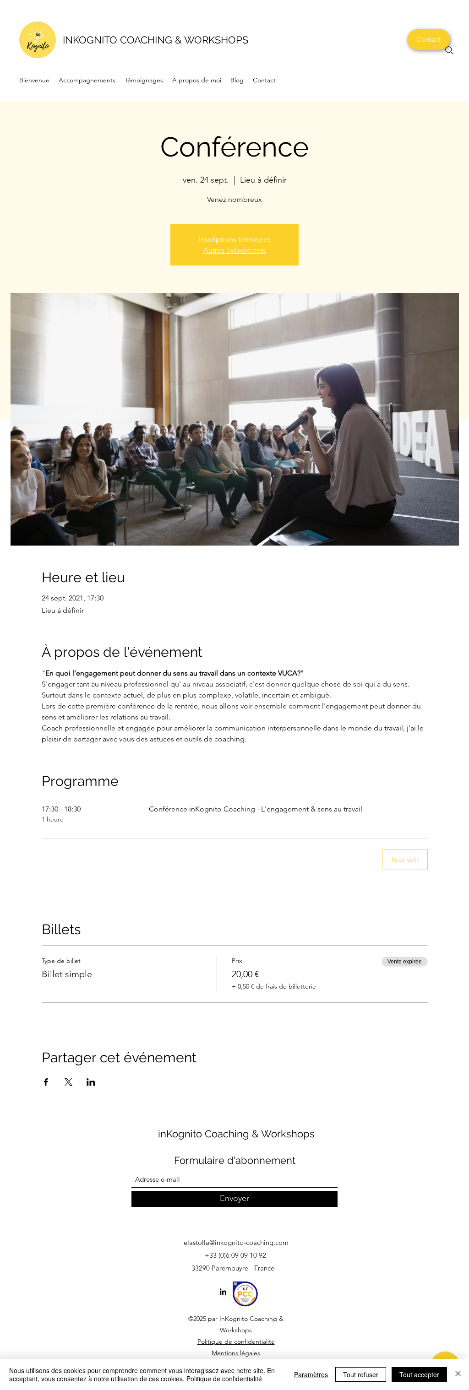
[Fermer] (458, 1374)
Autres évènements (234, 250)
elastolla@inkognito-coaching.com (236, 1242)
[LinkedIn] (223, 1291)
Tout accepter (419, 1374)
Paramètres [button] (311, 1374)
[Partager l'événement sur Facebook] (46, 1082)
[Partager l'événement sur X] (68, 1082)
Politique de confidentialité (236, 1341)
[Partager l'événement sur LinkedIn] (91, 1082)
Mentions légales (236, 1353)
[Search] (449, 50)
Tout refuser (360, 1374)
